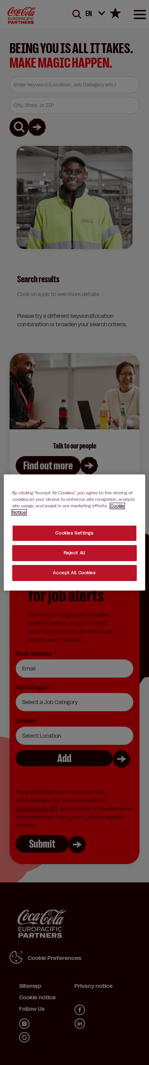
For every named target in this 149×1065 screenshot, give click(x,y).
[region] (75, 532)
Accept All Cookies (74, 572)
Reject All (75, 552)
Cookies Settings (74, 533)
